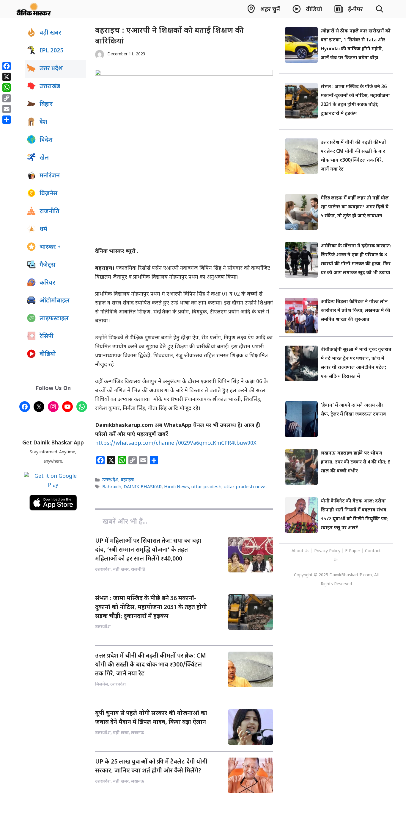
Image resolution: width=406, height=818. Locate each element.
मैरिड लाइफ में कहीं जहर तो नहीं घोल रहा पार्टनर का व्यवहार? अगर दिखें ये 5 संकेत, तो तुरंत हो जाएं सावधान (355, 207)
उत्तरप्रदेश (110, 480)
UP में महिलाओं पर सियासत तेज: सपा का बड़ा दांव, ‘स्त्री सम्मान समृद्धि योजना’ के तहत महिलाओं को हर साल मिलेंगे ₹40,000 (148, 550)
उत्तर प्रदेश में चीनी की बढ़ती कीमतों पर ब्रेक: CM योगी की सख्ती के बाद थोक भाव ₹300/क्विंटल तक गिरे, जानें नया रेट (150, 665)
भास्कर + (50, 247)
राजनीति (49, 212)
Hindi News (176, 487)
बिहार (46, 104)
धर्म (43, 229)
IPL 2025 (51, 51)
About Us (301, 551)
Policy (334, 551)
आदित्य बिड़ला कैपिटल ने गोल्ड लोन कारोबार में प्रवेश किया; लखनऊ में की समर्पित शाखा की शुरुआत (355, 311)
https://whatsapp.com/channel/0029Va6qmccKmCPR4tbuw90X (175, 443)
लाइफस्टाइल (54, 319)
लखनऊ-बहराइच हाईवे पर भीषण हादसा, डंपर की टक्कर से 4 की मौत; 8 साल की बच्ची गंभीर (355, 462)
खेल (44, 158)
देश (43, 122)
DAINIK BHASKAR (143, 487)
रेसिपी (46, 337)
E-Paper (352, 551)
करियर (47, 283)
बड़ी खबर (50, 33)
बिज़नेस (48, 194)
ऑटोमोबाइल (55, 301)
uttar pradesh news (245, 487)
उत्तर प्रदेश (51, 69)
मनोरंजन (50, 176)
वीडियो (48, 354)
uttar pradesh (206, 487)
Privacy (321, 551)
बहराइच (127, 480)
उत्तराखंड (50, 86)
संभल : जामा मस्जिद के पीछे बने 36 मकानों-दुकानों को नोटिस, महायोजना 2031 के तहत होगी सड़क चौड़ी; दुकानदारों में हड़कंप (151, 607)
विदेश (46, 140)
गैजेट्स (47, 265)
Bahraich (111, 487)
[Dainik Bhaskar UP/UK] (34, 8)
